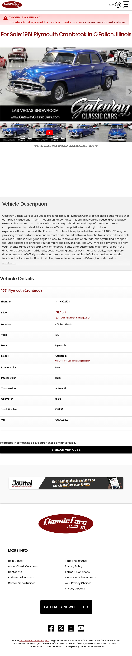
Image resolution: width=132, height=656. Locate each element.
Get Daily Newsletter (66, 607)
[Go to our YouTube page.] (81, 628)
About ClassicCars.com (23, 566)
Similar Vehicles (66, 449)
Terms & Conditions (77, 572)
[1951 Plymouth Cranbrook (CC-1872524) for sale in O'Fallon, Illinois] (66, 84)
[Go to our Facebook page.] (51, 628)
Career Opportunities (21, 583)
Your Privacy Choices (78, 583)
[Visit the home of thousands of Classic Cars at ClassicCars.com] (14, 5)
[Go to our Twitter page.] (61, 628)
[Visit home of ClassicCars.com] (66, 529)
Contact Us (15, 572)
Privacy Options (75, 588)
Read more (9, 263)
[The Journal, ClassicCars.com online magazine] (66, 483)
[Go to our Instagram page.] (71, 628)
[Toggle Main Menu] (126, 4)
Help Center (16, 561)
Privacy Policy (73, 566)
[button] (129, 91)
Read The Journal (76, 561)
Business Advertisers (21, 577)
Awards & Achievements (80, 577)
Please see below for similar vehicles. (104, 22)
